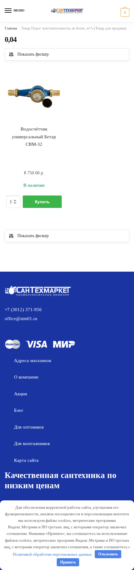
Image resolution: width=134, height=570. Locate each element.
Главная (11, 28)
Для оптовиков (29, 427)
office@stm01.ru (21, 318)
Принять (68, 562)
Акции (20, 393)
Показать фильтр (33, 54)
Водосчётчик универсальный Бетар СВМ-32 (34, 136)
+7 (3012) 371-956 (23, 309)
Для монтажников (32, 443)
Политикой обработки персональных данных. (53, 554)
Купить (42, 201)
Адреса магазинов (32, 360)
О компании (26, 377)
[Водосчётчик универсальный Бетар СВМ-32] (34, 94)
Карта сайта (26, 460)
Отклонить (108, 554)
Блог (18, 410)
